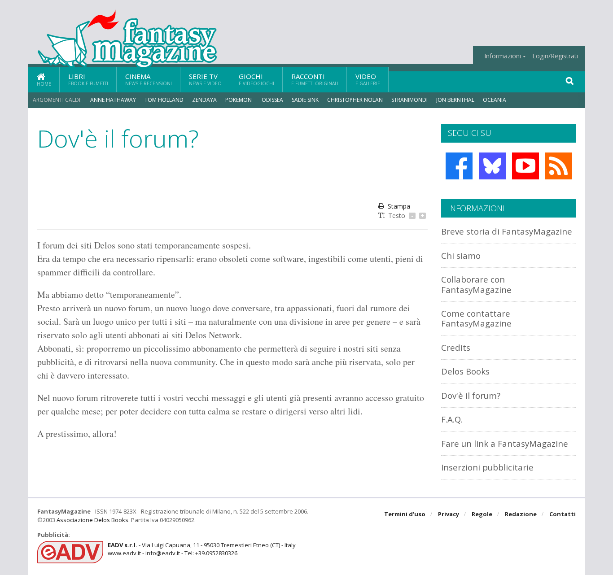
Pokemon (239, 100)
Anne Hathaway (113, 100)
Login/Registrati (555, 56)
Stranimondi (409, 100)
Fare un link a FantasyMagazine (504, 443)
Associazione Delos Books (92, 520)
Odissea (272, 100)
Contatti (562, 514)
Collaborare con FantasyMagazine (476, 284)
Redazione (521, 514)
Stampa (399, 206)
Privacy (448, 514)
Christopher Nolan (355, 100)
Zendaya (204, 100)
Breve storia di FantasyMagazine (506, 231)
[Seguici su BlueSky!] (492, 166)
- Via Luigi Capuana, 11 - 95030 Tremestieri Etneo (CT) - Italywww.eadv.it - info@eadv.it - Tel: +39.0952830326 (202, 549)
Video (367, 79)
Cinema (148, 79)
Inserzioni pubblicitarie (487, 467)
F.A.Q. (452, 419)
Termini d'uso (404, 514)
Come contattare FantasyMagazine (476, 318)
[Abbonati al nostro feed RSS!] (558, 166)
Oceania (494, 100)
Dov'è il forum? (470, 395)
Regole (482, 514)
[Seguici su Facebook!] (459, 166)
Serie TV (205, 79)
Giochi (256, 79)
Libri (88, 79)
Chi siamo (461, 255)
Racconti (314, 79)
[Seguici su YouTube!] (525, 166)
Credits (455, 347)
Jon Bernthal (455, 100)
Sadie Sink (305, 100)
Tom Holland (164, 100)
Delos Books (465, 371)
